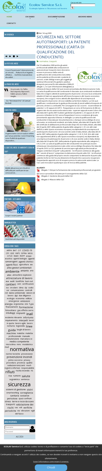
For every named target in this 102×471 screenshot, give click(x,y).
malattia (20, 333)
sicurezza (19, 384)
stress (8, 401)
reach (28, 365)
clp (26, 287)
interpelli (23, 320)
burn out (29, 281)
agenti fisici (12, 264)
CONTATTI (11, 23)
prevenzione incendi (19, 357)
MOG (30, 253)
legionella (20, 325)
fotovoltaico (10, 310)
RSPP (22, 256)
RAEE (16, 256)
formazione (26, 307)
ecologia (10, 298)
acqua (28, 256)
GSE (12, 253)
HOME (9, 16)
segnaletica (14, 379)
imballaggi (10, 313)
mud (7, 347)
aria (31, 270)
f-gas (31, 304)
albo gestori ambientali (19, 267)
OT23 (9, 256)
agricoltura (24, 264)
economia (20, 298)
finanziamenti (12, 306)
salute (26, 376)
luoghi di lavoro (24, 329)
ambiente (12, 271)
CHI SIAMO (30, 16)
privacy (27, 360)
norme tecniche (13, 353)
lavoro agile (20, 323)
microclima (11, 344)
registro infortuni (12, 368)
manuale (26, 336)
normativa (22, 349)
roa (10, 375)
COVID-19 (27, 250)
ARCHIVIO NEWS (85, 16)
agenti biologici (20, 258)
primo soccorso (15, 360)
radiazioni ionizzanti (16, 365)
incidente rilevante (13, 317)
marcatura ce (26, 338)
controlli (28, 290)
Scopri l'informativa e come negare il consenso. (51, 461)
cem (19, 283)
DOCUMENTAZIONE (56, 16)
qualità (29, 362)
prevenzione (27, 353)
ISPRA (24, 253)
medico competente (19, 341)
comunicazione (17, 290)
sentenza (25, 379)
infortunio (28, 317)
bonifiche (20, 281)
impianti (20, 313)
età (26, 304)
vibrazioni (25, 410)
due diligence (25, 295)
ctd (6, 292)
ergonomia (19, 304)
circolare (14, 287)
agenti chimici (26, 261)
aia (31, 264)
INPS (17, 253)
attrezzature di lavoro (19, 278)
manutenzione (12, 338)
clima (21, 287)
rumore (17, 375)
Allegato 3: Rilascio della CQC (52, 179)
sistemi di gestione (16, 389)
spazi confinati (25, 398)
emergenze (14, 301)
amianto (25, 270)
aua (7, 281)
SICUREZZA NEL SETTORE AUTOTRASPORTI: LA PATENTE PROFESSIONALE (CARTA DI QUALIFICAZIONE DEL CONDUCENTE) (63, 46)
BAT (15, 250)
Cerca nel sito (76, 2)
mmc (19, 344)
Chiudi (51, 467)
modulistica (27, 344)
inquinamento (11, 320)
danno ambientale (17, 292)
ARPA (9, 250)
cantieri (11, 284)
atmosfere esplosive (21, 275)
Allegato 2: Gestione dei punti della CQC (56, 176)
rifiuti (10, 371)
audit (12, 281)
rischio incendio (23, 370)
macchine (11, 333)
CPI (7, 253)
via (18, 410)
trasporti (10, 404)
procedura (11, 362)
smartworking (12, 392)
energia (8, 304)
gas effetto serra (25, 310)
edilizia (29, 298)
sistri (30, 389)
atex (9, 275)
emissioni (25, 301)
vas (16, 407)
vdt (20, 407)
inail (29, 314)
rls (32, 370)
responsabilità (27, 368)
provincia (21, 362)
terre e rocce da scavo (23, 401)
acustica (8, 258)
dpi (16, 295)
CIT (19, 250)
